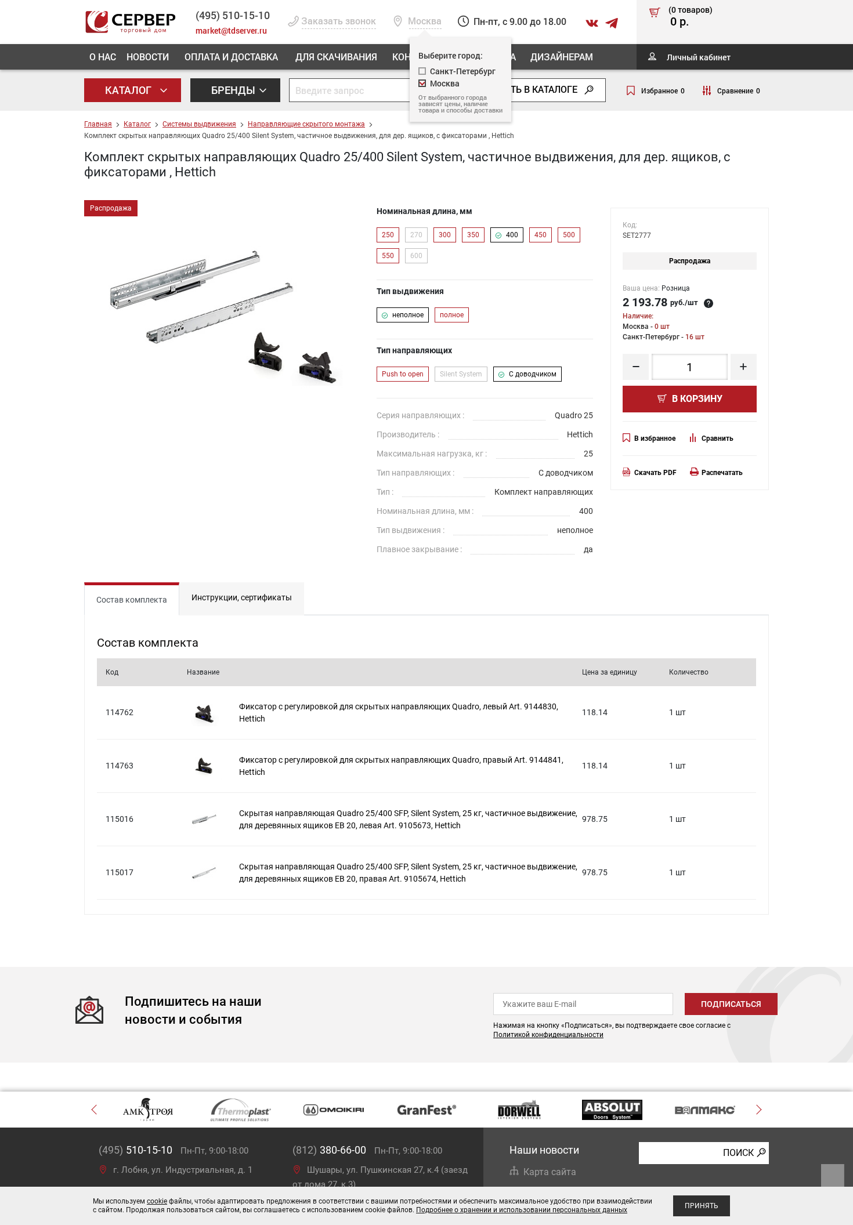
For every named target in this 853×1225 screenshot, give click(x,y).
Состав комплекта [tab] (131, 599)
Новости (147, 56)
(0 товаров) (690, 17)
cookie (157, 1201)
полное (452, 315)
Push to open (403, 374)
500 (569, 235)
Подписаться (731, 1004)
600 (416, 256)
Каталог (129, 90)
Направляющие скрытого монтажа (306, 124)
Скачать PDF (655, 473)
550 (388, 256)
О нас (102, 56)
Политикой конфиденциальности (548, 1035)
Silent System (461, 374)
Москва (445, 83)
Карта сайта (549, 1171)
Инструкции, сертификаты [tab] (241, 597)
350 (473, 235)
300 (445, 235)
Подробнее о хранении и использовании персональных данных (521, 1210)
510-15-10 (233, 15)
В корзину (696, 398)
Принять (701, 1206)
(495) (135, 1150)
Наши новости (544, 1150)
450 (540, 235)
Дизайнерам (561, 56)
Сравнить (717, 438)
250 (388, 235)
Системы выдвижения (199, 124)
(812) (329, 1150)
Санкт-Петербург (463, 71)
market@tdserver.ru (231, 30)
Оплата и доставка (231, 56)
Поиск (738, 1152)
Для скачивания (336, 56)
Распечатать (722, 473)
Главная (98, 124)
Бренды (234, 90)
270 (416, 235)
